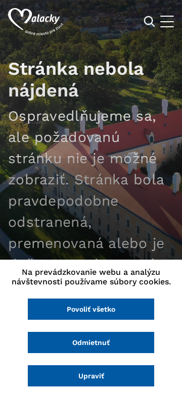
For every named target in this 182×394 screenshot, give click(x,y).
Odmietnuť (91, 342)
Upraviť (91, 376)
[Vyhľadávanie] (149, 21)
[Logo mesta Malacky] (35, 21)
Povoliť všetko (91, 309)
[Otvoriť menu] (167, 21)
